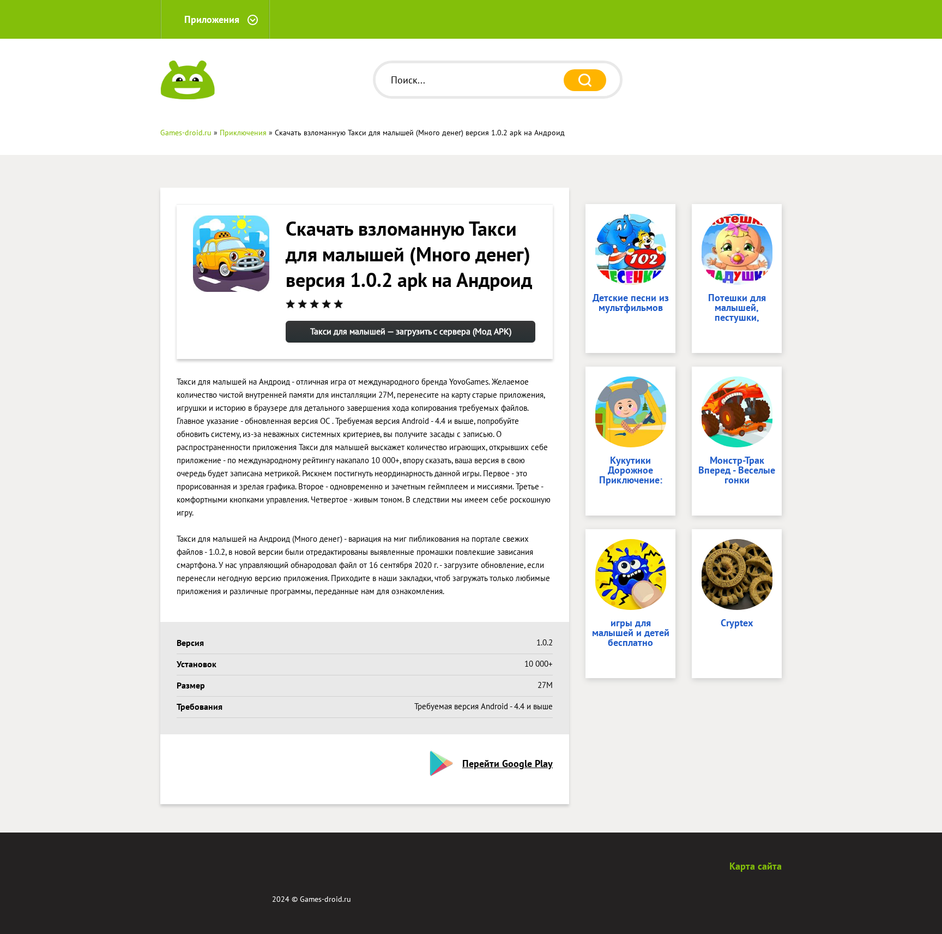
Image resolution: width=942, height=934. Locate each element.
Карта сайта (755, 866)
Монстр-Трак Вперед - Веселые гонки (736, 471)
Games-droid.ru (325, 899)
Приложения (211, 19)
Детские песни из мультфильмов (631, 303)
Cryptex (737, 623)
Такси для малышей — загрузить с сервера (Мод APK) (410, 331)
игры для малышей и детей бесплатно (630, 633)
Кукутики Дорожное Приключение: (630, 471)
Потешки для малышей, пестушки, (737, 308)
